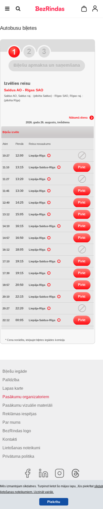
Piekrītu (53, 502)
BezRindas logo (16, 431)
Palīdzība (10, 380)
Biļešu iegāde (14, 371)
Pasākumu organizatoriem (25, 397)
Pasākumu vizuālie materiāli (27, 405)
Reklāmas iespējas (19, 414)
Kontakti (9, 439)
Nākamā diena (78, 117)
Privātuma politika (18, 456)
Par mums (11, 422)
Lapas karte (12, 388)
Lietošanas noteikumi (21, 448)
